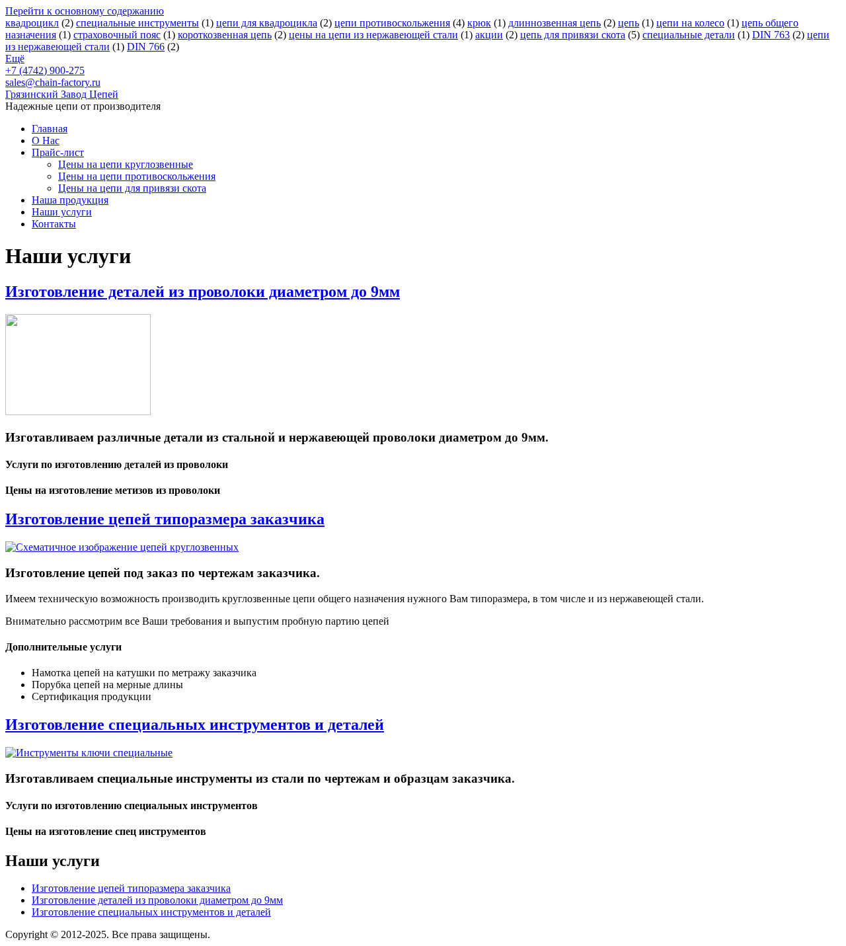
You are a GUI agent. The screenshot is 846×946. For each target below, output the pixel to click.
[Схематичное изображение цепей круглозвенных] (122, 547)
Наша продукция (70, 200)
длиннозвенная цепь (554, 22)
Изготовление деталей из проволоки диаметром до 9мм (202, 291)
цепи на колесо (690, 22)
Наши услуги (62, 211)
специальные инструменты (137, 22)
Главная (49, 128)
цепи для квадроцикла (266, 22)
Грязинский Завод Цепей (61, 94)
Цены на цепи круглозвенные (125, 164)
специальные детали (688, 34)
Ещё (14, 58)
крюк (479, 22)
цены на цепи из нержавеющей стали (373, 34)
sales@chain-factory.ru (52, 82)
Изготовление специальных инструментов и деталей (194, 724)
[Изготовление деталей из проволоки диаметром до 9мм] (78, 411)
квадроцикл (32, 22)
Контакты (54, 223)
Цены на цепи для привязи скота (132, 188)
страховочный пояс (117, 34)
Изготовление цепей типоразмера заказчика (165, 519)
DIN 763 (771, 34)
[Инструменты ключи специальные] (89, 752)
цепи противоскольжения (392, 22)
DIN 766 (146, 46)
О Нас (45, 140)
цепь (628, 22)
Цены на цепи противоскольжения (136, 176)
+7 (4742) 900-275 (45, 70)
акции (489, 34)
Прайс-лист (58, 152)
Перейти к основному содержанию (84, 11)
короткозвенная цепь (225, 34)
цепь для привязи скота (572, 34)
